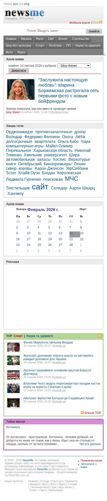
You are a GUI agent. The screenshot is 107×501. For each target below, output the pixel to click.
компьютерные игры (25, 146)
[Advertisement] (43, 284)
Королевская (69, 173)
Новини (11, 39)
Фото (9, 52)
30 (60, 221)
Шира (74, 155)
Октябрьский (30, 164)
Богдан (48, 173)
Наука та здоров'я (88, 45)
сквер (11, 168)
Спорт (40, 45)
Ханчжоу (15, 193)
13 (60, 233)
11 (39, 233)
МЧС (71, 178)
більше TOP (92, 413)
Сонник (72, 484)
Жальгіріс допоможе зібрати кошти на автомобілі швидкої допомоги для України (58, 357)
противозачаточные (53, 132)
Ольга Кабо (68, 141)
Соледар (59, 188)
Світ (51, 39)
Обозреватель (58, 112)
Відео (21, 52)
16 (18, 239)
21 (71, 239)
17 (28, 239)
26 (18, 221)
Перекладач (55, 490)
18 (39, 239)
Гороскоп (57, 481)
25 (39, 245)
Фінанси (35, 484)
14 (71, 233)
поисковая (53, 179)
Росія (40, 39)
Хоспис (59, 159)
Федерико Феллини (42, 137)
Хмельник (33, 155)
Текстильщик (18, 188)
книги (11, 164)
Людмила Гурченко (23, 179)
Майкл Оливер (59, 146)
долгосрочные (19, 141)
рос (15, 4)
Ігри (54, 487)
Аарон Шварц (82, 188)
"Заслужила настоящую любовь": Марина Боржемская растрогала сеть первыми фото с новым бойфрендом (68, 90)
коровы (25, 168)
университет (55, 155)
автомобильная (20, 159)
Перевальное (18, 150)
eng (26, 4)
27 (28, 221)
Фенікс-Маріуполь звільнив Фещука (48, 342)
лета (80, 136)
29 (50, 221)
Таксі (42, 490)
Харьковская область (52, 150)
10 (28, 233)
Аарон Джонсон (49, 168)
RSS (95, 22)
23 (18, 245)
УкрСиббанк (77, 168)
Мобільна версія (79, 22)
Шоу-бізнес (13, 112)
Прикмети (71, 481)
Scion (11, 173)
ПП (68, 45)
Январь (21, 209)
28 (39, 221)
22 (82, 239)
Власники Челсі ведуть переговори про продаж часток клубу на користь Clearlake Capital (61, 385)
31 (71, 221)
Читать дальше (90, 444)
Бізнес (63, 39)
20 (60, 239)
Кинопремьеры (58, 164)
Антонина (13, 427)
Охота (67, 137)
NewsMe (28, 460)
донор (80, 132)
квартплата (45, 141)
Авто (45, 484)
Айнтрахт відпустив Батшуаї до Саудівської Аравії (58, 398)
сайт (40, 186)
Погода (44, 481)
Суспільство (80, 39)
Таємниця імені (39, 487)
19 (50, 239)
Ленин (80, 164)
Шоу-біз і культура (18, 45)
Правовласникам (91, 460)
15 (82, 233)
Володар (14, 137)
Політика (55, 45)
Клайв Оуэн (29, 173)
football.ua (59, 345)
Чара (85, 141)
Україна (26, 39)
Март (83, 209)
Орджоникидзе (19, 132)
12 (50, 233)
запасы (44, 159)
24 (28, 245)
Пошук (31, 30)
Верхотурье (79, 159)
